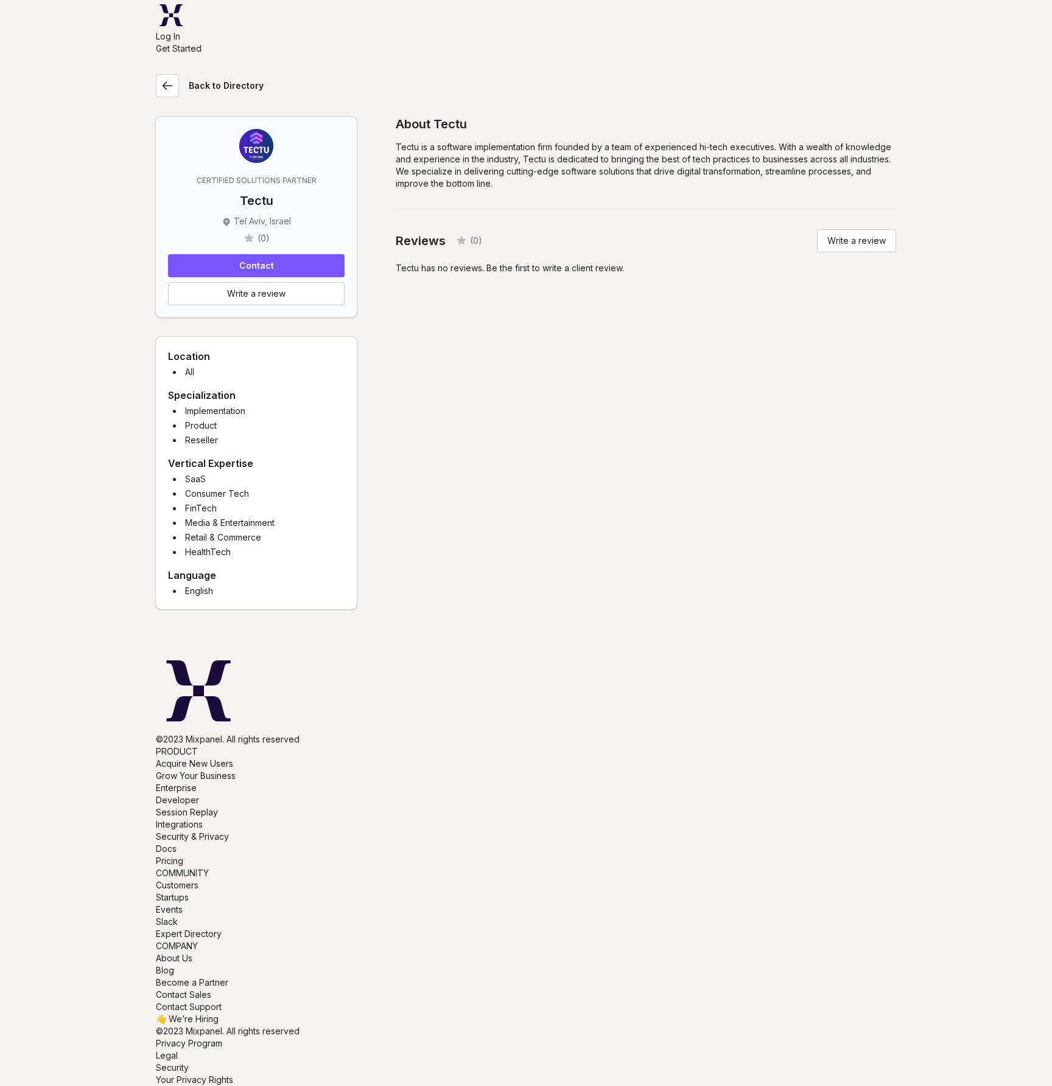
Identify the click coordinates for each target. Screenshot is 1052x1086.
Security (172, 1067)
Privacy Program (189, 1043)
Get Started (179, 48)
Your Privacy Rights (194, 1079)
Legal (167, 1055)
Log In (168, 36)
